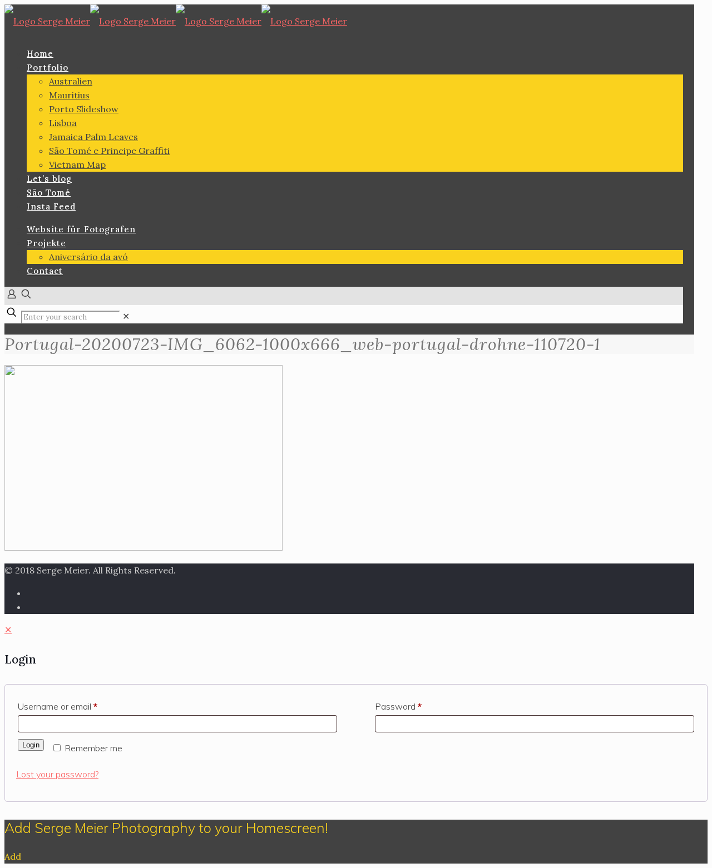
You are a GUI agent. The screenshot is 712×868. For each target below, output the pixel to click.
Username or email (57, 706)
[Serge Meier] (175, 21)
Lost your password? (57, 774)
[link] (126, 316)
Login (30, 745)
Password (398, 706)
